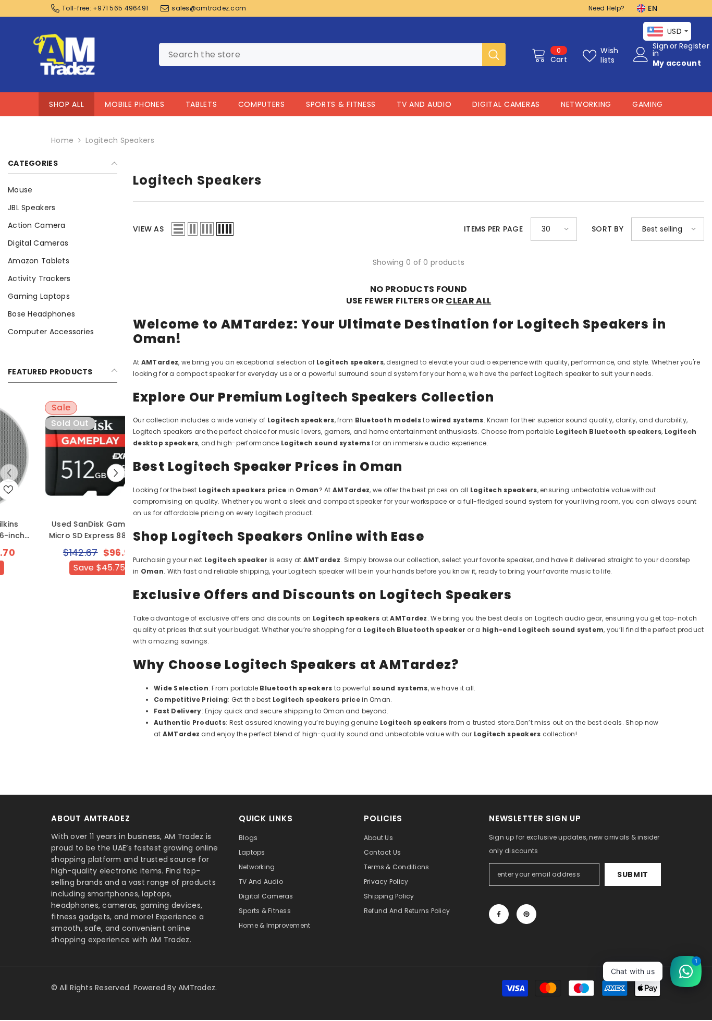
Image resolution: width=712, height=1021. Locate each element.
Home (62, 140)
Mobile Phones (134, 104)
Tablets (201, 104)
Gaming (647, 104)
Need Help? (606, 8)
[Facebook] (499, 914)
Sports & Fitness (341, 104)
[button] (116, 473)
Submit (632, 874)
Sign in (660, 49)
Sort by (607, 229)
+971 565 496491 (120, 8)
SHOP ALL (66, 104)
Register (694, 46)
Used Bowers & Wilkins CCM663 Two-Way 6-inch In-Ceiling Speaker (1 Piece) (63, 530)
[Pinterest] (526, 914)
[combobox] (320, 54)
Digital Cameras (506, 104)
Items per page (493, 229)
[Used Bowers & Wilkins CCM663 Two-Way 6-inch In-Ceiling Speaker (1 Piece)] (62, 455)
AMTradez (196, 987)
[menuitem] (62, 190)
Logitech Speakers (119, 140)
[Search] (332, 54)
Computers (261, 104)
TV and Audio (424, 104)
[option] (62, 509)
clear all (468, 301)
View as (148, 229)
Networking (586, 104)
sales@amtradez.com (208, 8)
